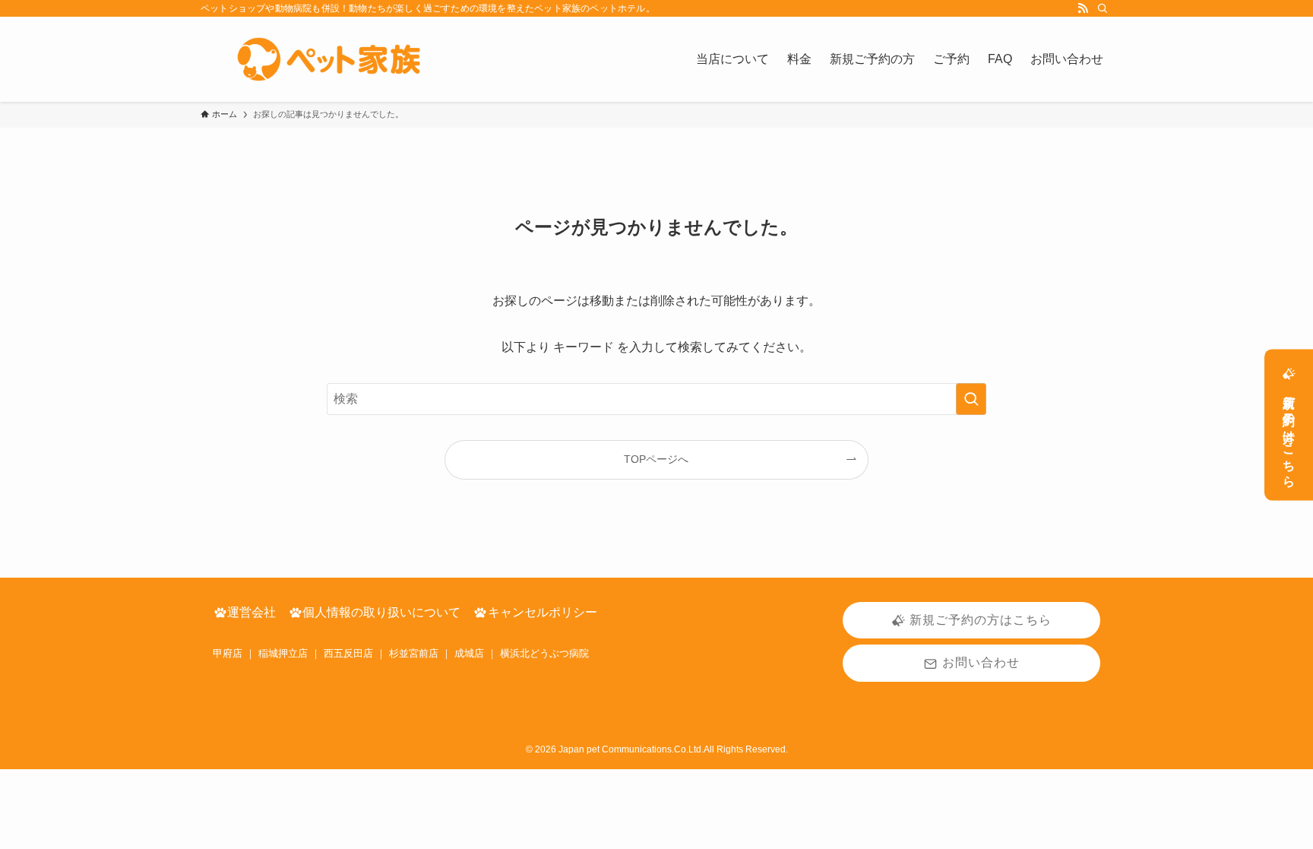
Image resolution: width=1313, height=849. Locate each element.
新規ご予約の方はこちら (1289, 435)
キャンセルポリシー (542, 612)
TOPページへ (656, 459)
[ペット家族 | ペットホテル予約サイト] (335, 59)
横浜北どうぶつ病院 (544, 653)
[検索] (1102, 8)
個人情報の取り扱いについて (381, 612)
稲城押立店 (283, 653)
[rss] (1083, 8)
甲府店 (227, 653)
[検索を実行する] (971, 399)
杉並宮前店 (413, 653)
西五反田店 (348, 653)
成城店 (469, 653)
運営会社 (251, 612)
